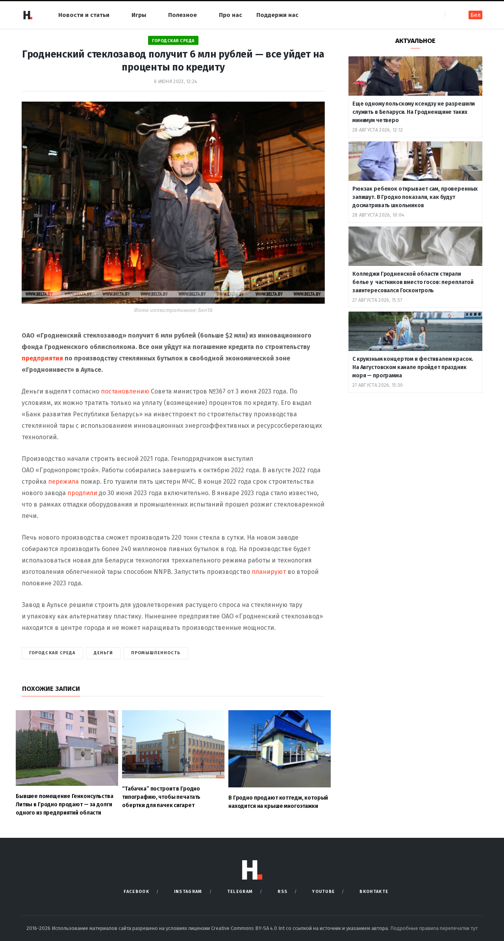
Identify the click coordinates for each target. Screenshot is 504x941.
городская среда (52, 652)
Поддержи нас (277, 15)
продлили (83, 493)
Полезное (182, 15)
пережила (63, 481)
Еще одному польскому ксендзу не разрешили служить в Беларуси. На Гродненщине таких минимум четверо (413, 112)
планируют (269, 571)
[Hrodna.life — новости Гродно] (27, 15)
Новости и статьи (83, 15)
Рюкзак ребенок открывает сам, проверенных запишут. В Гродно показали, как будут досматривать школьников (415, 197)
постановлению (126, 391)
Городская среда (173, 40)
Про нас (230, 15)
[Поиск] (452, 15)
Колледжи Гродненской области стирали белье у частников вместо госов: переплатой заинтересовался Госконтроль (413, 282)
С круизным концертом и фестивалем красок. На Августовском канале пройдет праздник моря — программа (412, 367)
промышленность (155, 652)
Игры (139, 15)
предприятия (43, 358)
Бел (475, 15)
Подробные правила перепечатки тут (434, 928)
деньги (103, 652)
